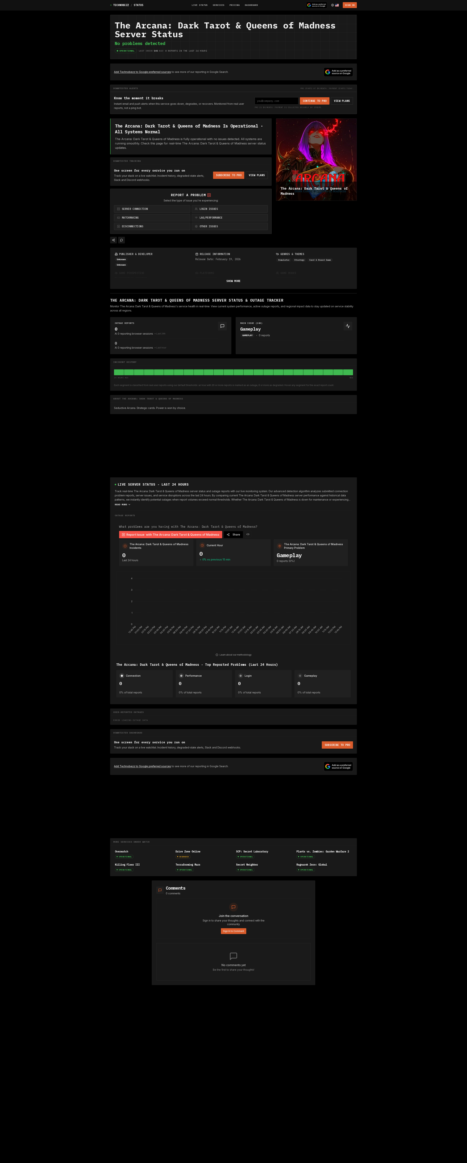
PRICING (234, 5)
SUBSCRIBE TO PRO (228, 175)
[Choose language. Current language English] (335, 5)
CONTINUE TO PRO (315, 101)
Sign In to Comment (233, 931)
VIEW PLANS (342, 101)
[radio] (152, 209)
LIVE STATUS (200, 5)
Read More (121, 504)
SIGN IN (350, 5)
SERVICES (218, 5)
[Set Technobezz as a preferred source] (316, 5)
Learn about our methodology (236, 654)
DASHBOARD (251, 5)
